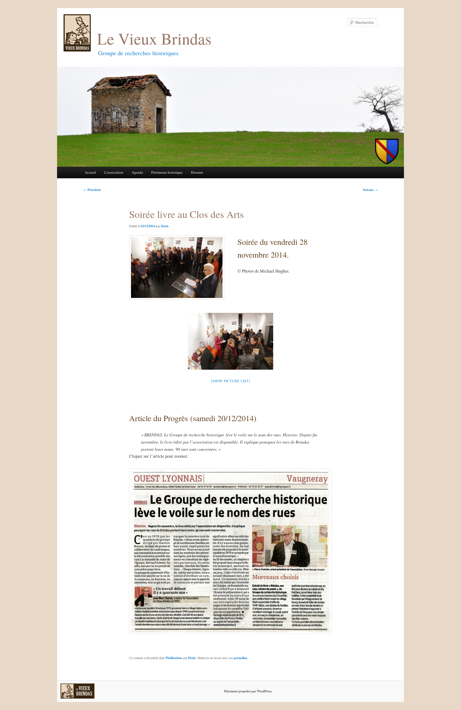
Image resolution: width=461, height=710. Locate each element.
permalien (240, 658)
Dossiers (197, 172)
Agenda (137, 172)
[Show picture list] (230, 380)
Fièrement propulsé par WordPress (248, 691)
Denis (165, 226)
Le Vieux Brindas (154, 38)
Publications (174, 658)
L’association (113, 172)
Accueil (90, 172)
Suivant (370, 190)
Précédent (92, 190)
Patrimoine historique (166, 172)
